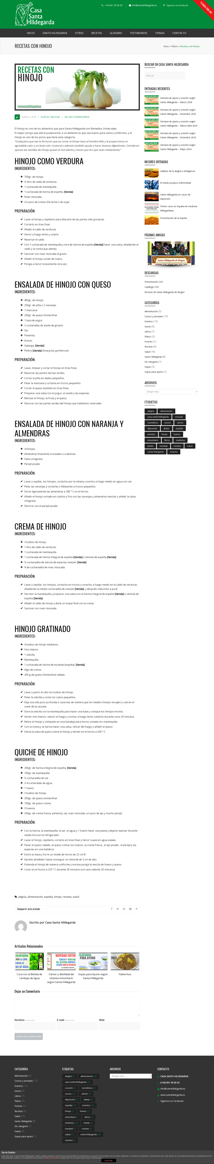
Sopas (148, 366)
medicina (180, 440)
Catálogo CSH (152, 286)
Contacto (179, 33)
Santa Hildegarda (55, 33)
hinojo (57, 896)
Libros (148, 331)
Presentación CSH (154, 281)
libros (167, 440)
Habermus (125, 974)
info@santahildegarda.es (172, 1088)
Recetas (96, 33)
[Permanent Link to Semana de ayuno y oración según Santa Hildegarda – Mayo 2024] (152, 151)
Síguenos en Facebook (177, 5)
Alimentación (151, 311)
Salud (147, 351)
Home (148, 326)
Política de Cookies (52, 1158)
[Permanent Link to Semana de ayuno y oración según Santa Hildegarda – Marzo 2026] (152, 104)
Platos (174, 46)
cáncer (180, 422)
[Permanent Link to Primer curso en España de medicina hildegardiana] (152, 213)
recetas (67, 896)
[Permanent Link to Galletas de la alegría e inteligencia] (152, 177)
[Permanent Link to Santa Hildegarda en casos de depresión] (152, 201)
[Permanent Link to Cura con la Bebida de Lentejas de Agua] (30, 970)
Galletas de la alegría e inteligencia (177, 171)
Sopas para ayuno (154, 371)
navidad (163, 446)
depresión (152, 428)
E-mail (65, 1020)
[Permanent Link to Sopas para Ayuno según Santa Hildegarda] (93, 970)
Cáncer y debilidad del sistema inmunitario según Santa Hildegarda (61, 978)
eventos (151, 434)
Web (101, 1020)
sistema (173, 451)
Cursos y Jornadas (154, 316)
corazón (179, 416)
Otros (79, 33)
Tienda (159, 33)
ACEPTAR (108, 1161)
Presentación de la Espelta (173, 218)
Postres (148, 341)
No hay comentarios (77, 116)
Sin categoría (151, 361)
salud (76, 896)
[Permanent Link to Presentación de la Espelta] (152, 224)
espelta (48, 896)
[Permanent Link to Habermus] (125, 970)
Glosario (116, 33)
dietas (167, 428)
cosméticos (152, 422)
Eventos (149, 321)
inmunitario (152, 440)
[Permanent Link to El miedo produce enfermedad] (152, 189)
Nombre (25, 1020)
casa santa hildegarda (158, 416)
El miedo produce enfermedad (175, 182)
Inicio (31, 33)
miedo (150, 446)
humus (177, 434)
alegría (22, 896)
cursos (167, 422)
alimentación (35, 896)
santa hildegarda (155, 451)
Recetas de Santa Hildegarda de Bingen (165, 292)
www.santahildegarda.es (172, 1094)
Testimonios (138, 33)
